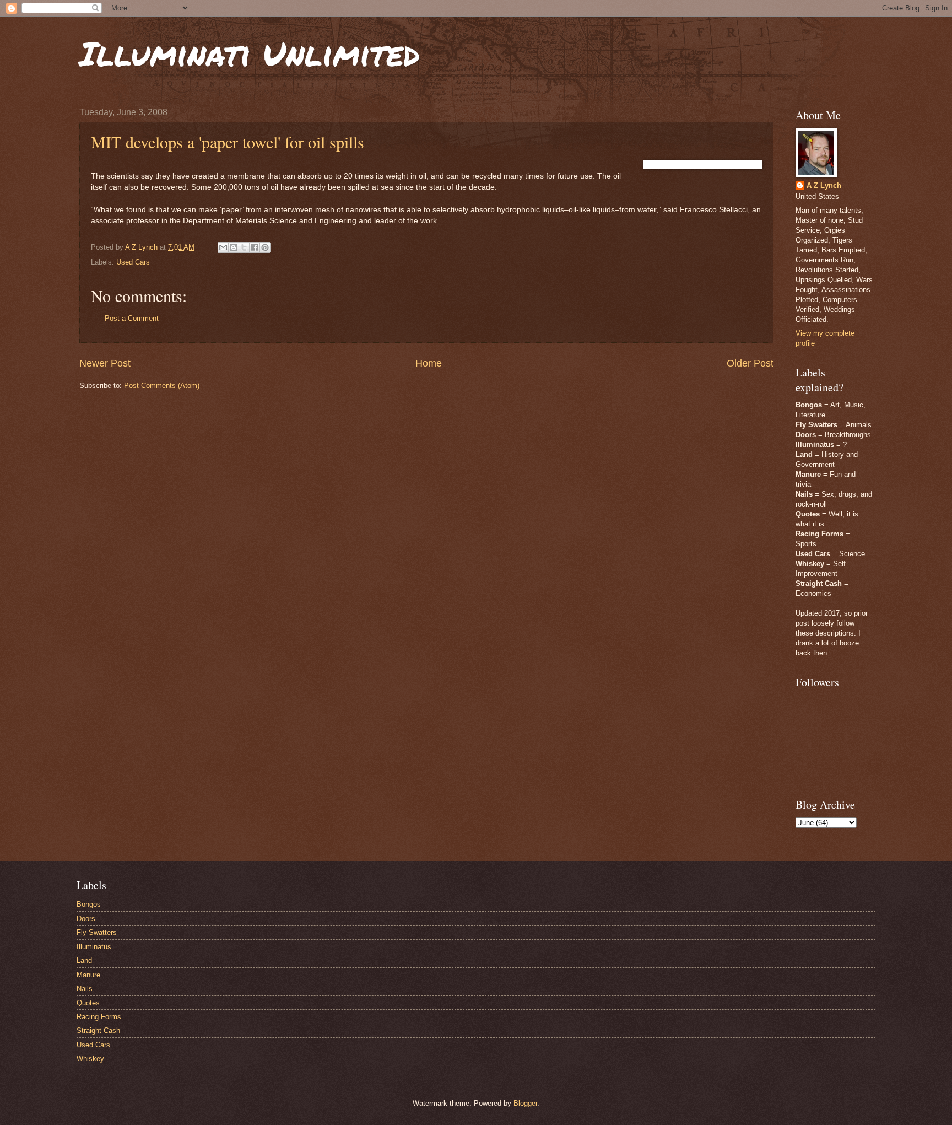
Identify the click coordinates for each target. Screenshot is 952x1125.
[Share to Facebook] (254, 247)
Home (428, 363)
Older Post (750, 363)
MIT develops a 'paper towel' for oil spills (227, 142)
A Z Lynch (824, 185)
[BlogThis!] (233, 247)
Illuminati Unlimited (249, 53)
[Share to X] (244, 247)
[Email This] (223, 247)
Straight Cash (98, 1030)
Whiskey (90, 1058)
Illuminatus (94, 947)
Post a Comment (132, 318)
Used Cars (133, 262)
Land (84, 960)
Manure (88, 975)
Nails (85, 988)
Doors (86, 918)
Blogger (525, 1103)
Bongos (89, 904)
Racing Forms (99, 1017)
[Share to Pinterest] (265, 247)
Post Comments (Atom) (161, 385)
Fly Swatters (97, 932)
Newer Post (105, 363)
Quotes (88, 1003)
